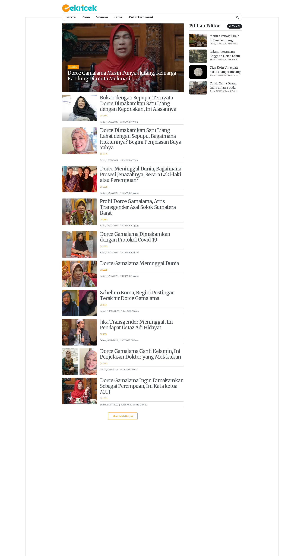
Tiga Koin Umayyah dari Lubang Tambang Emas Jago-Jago (225, 70)
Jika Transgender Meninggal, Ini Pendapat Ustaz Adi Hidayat (136, 325)
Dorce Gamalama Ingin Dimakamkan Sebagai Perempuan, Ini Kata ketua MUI (142, 386)
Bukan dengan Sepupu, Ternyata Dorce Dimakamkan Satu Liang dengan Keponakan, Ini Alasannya (138, 103)
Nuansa (102, 17)
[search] (237, 17)
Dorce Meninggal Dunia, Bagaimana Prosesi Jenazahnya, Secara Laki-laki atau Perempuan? (140, 174)
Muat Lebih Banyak (123, 416)
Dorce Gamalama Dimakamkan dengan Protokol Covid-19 (135, 237)
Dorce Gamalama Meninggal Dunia (139, 263)
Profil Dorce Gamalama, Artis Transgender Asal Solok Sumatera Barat (138, 207)
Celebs (73, 66)
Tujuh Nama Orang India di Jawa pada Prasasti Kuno (223, 86)
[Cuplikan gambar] (198, 40)
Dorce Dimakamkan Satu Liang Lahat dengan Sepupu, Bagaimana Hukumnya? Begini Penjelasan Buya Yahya (140, 139)
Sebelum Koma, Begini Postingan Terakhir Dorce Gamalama (137, 295)
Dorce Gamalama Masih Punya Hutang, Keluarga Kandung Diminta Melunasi (122, 76)
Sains (118, 17)
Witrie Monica (140, 404)
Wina (135, 121)
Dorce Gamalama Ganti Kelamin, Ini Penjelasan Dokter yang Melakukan (140, 354)
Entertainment (141, 17)
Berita (70, 17)
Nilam (135, 192)
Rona (85, 17)
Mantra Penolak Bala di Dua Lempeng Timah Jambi (224, 38)
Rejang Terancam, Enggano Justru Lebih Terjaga (225, 54)
